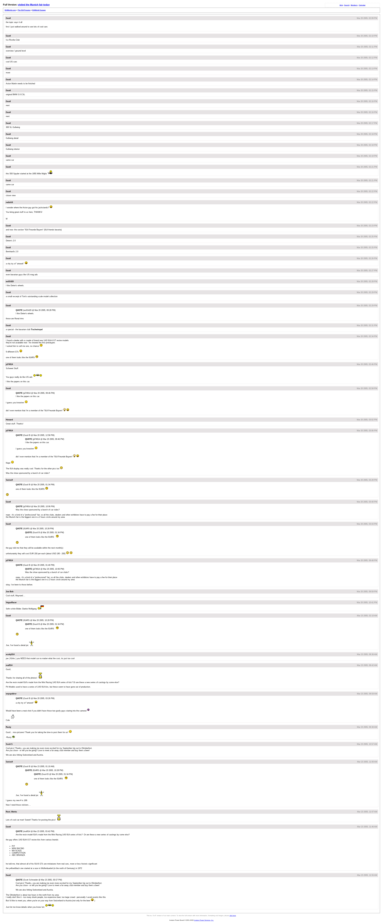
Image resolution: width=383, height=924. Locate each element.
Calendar (362, 5)
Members (354, 5)
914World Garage (39, 10)
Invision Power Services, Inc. (204, 920)
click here (233, 915)
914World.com (10, 10)
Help (341, 5)
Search (346, 5)
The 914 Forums (24, 10)
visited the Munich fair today (34, 4)
